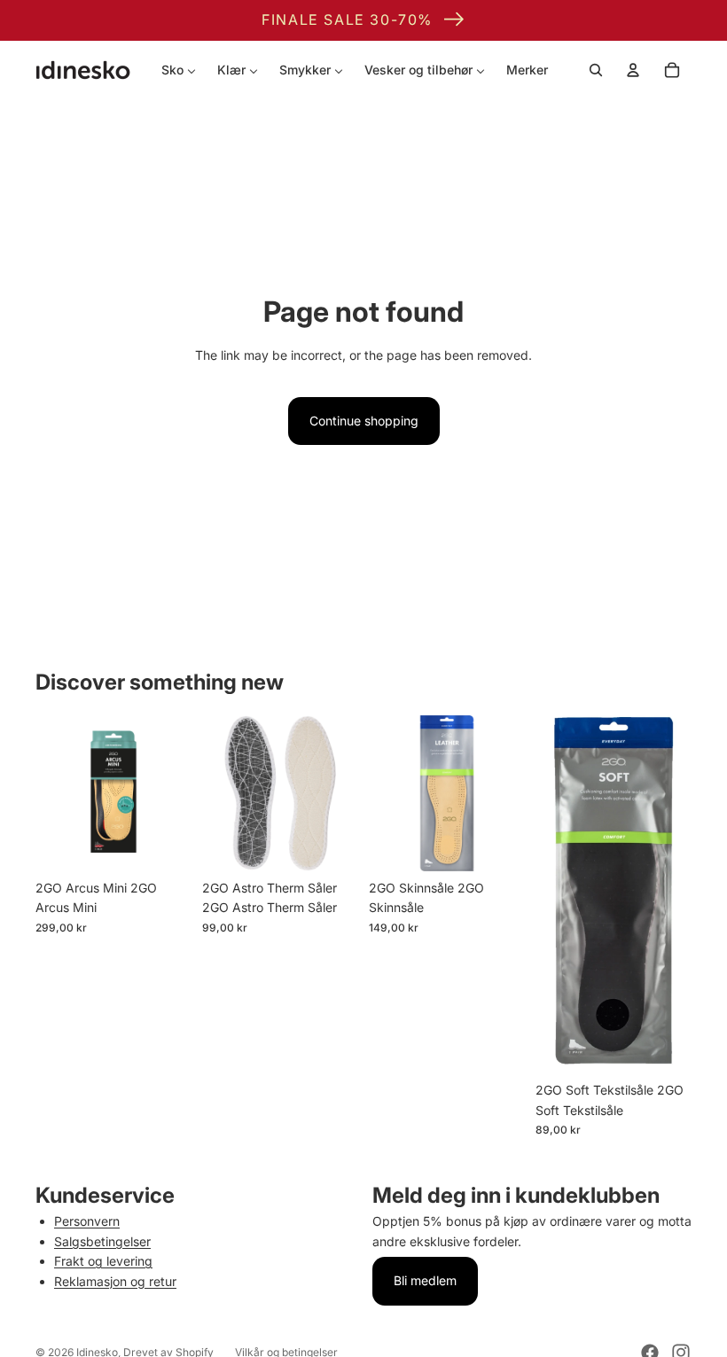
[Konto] (633, 70)
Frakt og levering (103, 1260)
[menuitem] (179, 70)
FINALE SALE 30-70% (347, 19)
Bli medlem (425, 1280)
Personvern (87, 1220)
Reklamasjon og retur (115, 1281)
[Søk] (595, 70)
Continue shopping (363, 420)
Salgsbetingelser (102, 1241)
